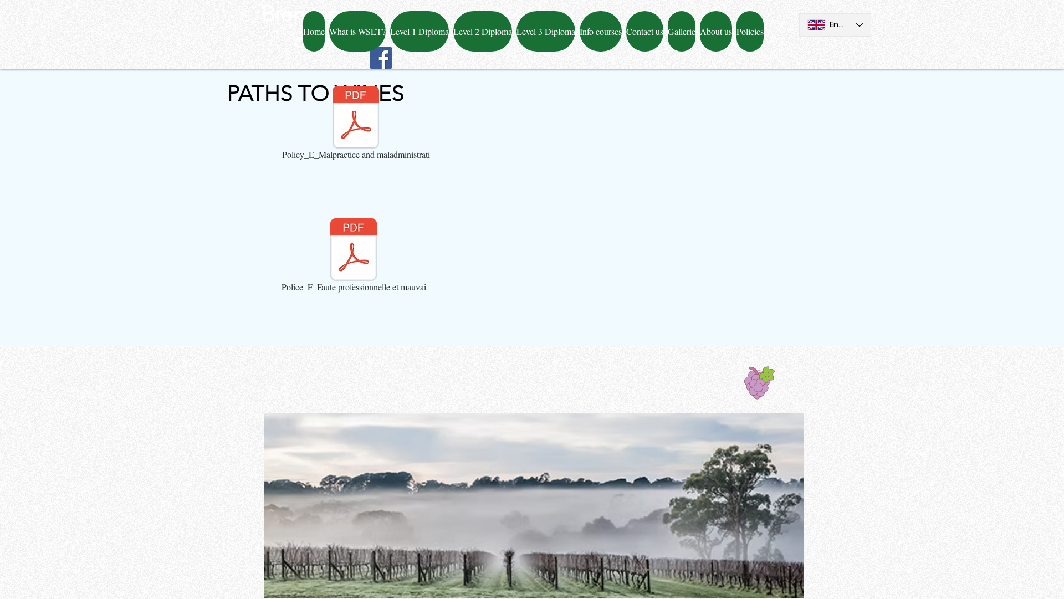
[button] (644, 31)
